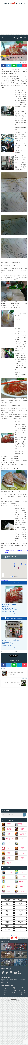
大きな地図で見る (4, 580)
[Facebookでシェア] (3, 65)
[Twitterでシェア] (8, 65)
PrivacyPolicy (14, 999)
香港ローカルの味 (4, 56)
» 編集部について (4, 982)
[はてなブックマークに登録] (19, 65)
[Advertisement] (14, 20)
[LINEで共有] (14, 65)
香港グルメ (5, 651)
